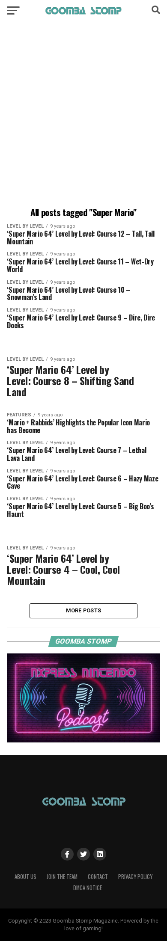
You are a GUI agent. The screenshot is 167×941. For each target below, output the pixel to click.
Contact (98, 877)
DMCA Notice (87, 888)
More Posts (83, 610)
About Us (25, 877)
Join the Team (62, 877)
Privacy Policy (135, 877)
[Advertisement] (83, 115)
